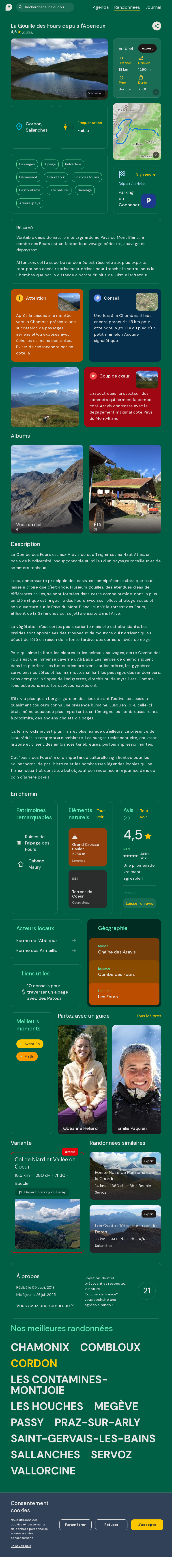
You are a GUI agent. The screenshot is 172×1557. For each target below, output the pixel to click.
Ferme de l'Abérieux (37, 940)
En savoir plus (21, 1546)
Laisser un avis (139, 903)
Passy (27, 1422)
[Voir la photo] (45, 397)
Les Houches (47, 1406)
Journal (153, 7)
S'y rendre (146, 174)
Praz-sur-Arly (97, 1422)
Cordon (34, 1363)
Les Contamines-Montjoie (59, 1385)
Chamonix (40, 1347)
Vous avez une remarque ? (45, 1305)
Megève (116, 1406)
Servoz (111, 1454)
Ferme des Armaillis (36, 950)
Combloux (110, 1347)
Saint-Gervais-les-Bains (83, 1438)
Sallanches (45, 1454)
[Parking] (148, 201)
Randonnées (127, 7)
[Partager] (156, 25)
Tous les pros (148, 1016)
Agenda (101, 7)
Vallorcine (43, 1470)
